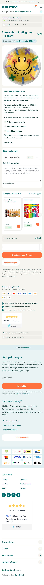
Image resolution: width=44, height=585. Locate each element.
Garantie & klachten (10, 429)
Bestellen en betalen (11, 421)
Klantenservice (22, 437)
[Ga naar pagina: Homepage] (10, 7)
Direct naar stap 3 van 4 (22, 255)
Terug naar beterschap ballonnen (12, 17)
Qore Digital (19, 575)
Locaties (5, 484)
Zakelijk (4, 480)
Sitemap (23, 488)
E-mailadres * (7, 378)
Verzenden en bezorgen (12, 425)
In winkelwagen (10, 262)
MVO (4, 488)
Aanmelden (22, 386)
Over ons (23, 480)
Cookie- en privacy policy (22, 393)
